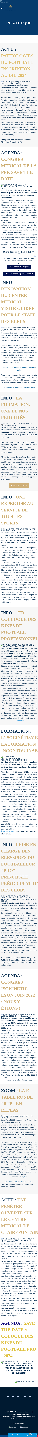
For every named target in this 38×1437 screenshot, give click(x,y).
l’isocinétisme (10, 787)
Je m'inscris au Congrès (19, 267)
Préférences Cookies (19, 1419)
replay (24, 1177)
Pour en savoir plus (13, 1080)
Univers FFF (4, 2)
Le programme (19, 720)
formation (25, 784)
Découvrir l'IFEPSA (19, 485)
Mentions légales (16, 1414)
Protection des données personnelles (18, 1416)
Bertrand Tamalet (26, 1125)
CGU (26, 1414)
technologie (5, 807)
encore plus (27, 1080)
